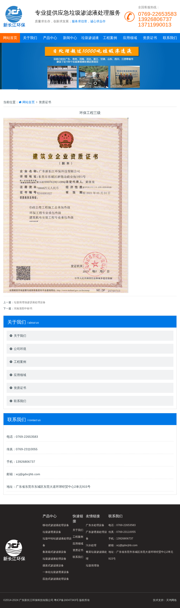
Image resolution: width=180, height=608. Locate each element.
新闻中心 (70, 38)
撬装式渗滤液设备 (53, 565)
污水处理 (91, 545)
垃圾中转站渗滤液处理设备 (57, 542)
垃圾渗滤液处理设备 (54, 558)
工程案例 (110, 38)
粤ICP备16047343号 (66, 600)
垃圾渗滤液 (90, 38)
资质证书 (150, 38)
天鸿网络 (171, 600)
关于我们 (30, 38)
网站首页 (10, 38)
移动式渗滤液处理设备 (56, 525)
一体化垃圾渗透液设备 (56, 572)
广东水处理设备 (95, 525)
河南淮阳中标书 (23, 308)
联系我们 (170, 38)
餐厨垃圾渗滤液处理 (96, 555)
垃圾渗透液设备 (52, 532)
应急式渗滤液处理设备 (56, 578)
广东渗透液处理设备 (96, 535)
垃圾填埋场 (92, 565)
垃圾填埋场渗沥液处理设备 (29, 302)
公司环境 (20, 349)
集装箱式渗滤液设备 (54, 551)
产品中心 (50, 38)
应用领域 (130, 38)
